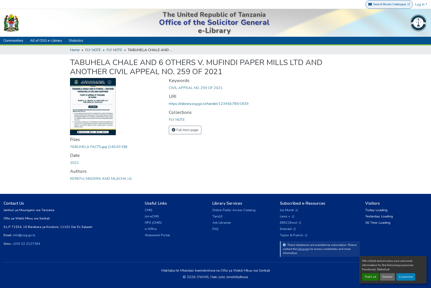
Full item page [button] (186, 130)
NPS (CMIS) (153, 222)
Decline (387, 277)
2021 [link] (74, 162)
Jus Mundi (289, 210)
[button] (177, 119)
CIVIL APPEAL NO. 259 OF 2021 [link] (196, 87)
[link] (116, 146)
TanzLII (217, 216)
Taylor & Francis (293, 235)
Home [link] (75, 50)
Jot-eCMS (152, 216)
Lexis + (287, 216)
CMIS (148, 210)
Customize (406, 277)
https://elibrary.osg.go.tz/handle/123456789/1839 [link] (209, 103)
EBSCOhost (290, 222)
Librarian (303, 249)
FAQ (215, 229)
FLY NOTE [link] (93, 50)
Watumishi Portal (157, 235)
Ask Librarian (221, 222)
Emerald (288, 229)
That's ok (370, 277)
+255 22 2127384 (26, 243)
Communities (13, 40)
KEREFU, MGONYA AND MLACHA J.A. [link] (101, 178)
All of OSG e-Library (46, 40)
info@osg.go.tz (24, 235)
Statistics (76, 40)
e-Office (151, 229)
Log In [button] (420, 4)
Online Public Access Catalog (233, 210)
